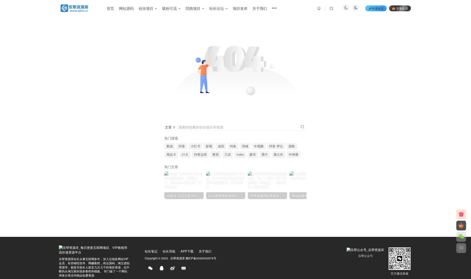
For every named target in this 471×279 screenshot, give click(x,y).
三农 (227, 154)
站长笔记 (151, 251)
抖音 (182, 146)
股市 (252, 154)
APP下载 (187, 251)
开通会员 (402, 8)
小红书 (195, 146)
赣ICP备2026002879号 (201, 258)
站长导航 (169, 251)
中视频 (258, 146)
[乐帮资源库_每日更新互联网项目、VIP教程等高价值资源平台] (94, 249)
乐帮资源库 (177, 258)
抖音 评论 (276, 146)
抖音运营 (200, 154)
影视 (209, 146)
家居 (215, 154)
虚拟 (221, 146)
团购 (291, 146)
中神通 (293, 154)
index (240, 154)
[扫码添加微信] (461, 237)
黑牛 (265, 154)
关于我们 (205, 251)
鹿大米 (278, 154)
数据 (170, 146)
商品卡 (171, 154)
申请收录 (378, 8)
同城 (245, 146)
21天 (185, 154)
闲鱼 (233, 146)
